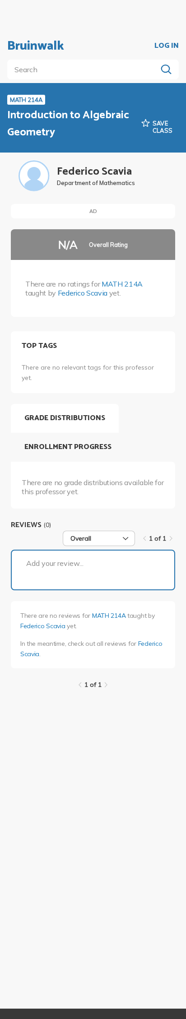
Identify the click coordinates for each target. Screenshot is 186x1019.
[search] (83, 69)
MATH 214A (122, 283)
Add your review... (55, 563)
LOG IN (166, 46)
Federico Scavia (82, 292)
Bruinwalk (35, 46)
